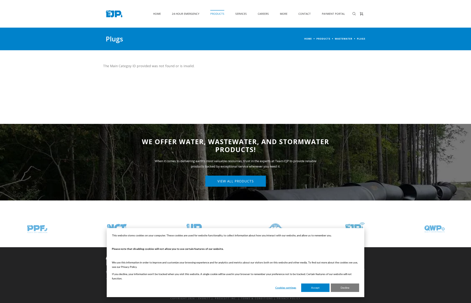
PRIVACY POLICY (289, 298)
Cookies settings (285, 287)
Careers (263, 13)
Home (157, 13)
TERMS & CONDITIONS (257, 298)
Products (217, 13)
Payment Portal (333, 13)
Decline (345, 287)
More (283, 13)
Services (241, 13)
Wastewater (343, 38)
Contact (304, 13)
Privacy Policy (129, 266)
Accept (315, 287)
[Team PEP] (434, 229)
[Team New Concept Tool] (37, 229)
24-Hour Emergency (185, 13)
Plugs (361, 38)
